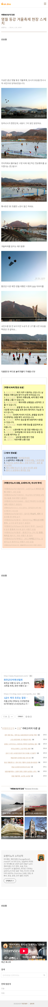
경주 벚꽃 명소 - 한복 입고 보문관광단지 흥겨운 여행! (21, 735)
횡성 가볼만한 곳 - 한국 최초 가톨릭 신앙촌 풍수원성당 (20, 762)
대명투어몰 (10, 424)
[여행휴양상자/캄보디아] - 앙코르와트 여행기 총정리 (23, 545)
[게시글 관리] (11, 717)
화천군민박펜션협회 (13, 679)
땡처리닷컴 (10, 397)
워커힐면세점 (24, 457)
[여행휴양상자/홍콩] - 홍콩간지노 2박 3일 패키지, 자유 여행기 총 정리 (23, 534)
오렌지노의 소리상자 (13, 855)
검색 (44, 975)
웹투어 (10, 439)
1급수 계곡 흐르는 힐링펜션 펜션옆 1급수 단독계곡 (16, 697)
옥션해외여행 (11, 402)
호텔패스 (11, 437)
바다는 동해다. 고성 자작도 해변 (21, 748)
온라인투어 (10, 392)
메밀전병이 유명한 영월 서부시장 (21, 758)
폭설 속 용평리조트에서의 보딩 (20, 767)
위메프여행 (29, 460)
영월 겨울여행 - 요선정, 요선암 (20, 776)
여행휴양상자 (8, 728)
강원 (19, 728)
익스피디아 (10, 407)
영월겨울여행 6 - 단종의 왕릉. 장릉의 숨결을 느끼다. (21, 771)
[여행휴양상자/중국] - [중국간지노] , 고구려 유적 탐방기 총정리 (24, 521)
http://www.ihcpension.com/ (16, 676)
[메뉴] (45, 4)
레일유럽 (9, 432)
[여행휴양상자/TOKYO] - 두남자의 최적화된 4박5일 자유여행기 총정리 (24, 496)
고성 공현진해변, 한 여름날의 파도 (20, 739)
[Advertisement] (24, 58)
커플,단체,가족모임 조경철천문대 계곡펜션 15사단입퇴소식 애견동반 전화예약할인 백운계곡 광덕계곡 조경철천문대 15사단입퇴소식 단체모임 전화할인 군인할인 (16, 702)
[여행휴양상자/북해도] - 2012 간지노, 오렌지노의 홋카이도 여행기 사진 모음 (23, 540)
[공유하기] (8, 717)
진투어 (9, 429)
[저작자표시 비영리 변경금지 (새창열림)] (28, 717)
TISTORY (24, 1004)
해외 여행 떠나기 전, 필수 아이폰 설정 (21, 467)
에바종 (9, 414)
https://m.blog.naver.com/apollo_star (20, 694)
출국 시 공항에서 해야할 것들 (18, 470)
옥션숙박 (9, 419)
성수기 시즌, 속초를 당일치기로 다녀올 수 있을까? (21, 753)
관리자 (32, 1004)
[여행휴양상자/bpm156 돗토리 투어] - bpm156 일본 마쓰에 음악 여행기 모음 (23, 528)
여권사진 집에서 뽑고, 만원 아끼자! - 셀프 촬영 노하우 (23, 464)
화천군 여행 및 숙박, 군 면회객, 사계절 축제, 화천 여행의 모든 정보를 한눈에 (16, 684)
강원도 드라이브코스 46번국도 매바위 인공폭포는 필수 (20, 744)
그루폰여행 (39, 460)
